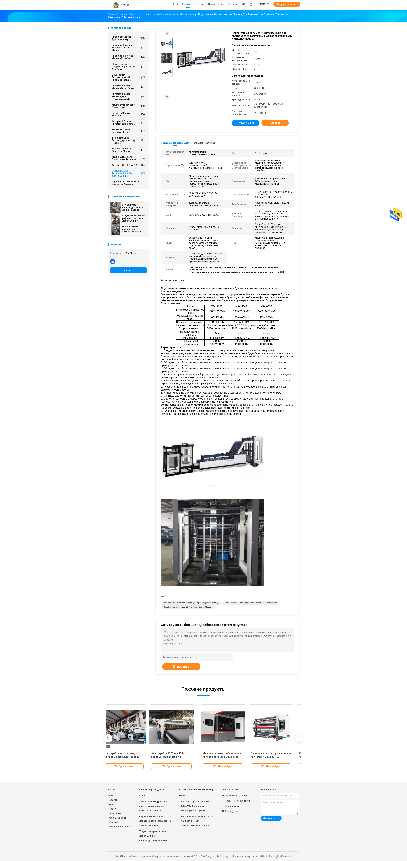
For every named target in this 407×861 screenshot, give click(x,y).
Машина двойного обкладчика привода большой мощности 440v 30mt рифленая (129, 757)
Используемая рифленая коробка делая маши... (128, 173)
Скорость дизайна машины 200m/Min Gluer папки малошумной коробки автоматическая (196, 806)
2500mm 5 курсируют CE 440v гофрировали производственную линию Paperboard (226, 757)
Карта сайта (114, 813)
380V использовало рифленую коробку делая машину (251, 603)
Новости (112, 809)
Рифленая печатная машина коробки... (128, 57)
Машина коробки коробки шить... (128, 130)
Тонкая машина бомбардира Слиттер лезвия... (128, 140)
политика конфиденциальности (119, 824)
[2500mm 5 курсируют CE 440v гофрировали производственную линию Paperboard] (226, 727)
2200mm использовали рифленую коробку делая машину (191, 603)
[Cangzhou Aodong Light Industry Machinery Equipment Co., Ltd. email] (112, 261)
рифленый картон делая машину (150, 792)
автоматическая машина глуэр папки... (128, 86)
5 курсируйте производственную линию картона (133, 207)
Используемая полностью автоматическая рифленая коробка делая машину (132, 229)
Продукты (113, 800)
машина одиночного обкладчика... (128, 106)
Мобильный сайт (117, 817)
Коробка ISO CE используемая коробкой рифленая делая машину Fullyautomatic (272, 757)
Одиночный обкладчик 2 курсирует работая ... (128, 182)
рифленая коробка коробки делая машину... (128, 47)
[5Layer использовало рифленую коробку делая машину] (115, 218)
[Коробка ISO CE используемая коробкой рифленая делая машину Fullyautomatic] (274, 727)
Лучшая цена (245, 122)
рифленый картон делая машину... (128, 38)
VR (243, 4)
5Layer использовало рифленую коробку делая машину (134, 218)
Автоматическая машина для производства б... (128, 96)
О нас (111, 804)
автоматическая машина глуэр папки (196, 792)
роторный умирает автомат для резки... (128, 122)
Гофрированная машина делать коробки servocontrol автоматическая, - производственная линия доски (155, 821)
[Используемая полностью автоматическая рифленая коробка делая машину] (115, 229)
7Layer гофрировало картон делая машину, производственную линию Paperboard (154, 836)
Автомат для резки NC (128, 165)
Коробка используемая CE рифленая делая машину (188, 607)
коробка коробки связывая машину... (128, 149)
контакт (128, 270)
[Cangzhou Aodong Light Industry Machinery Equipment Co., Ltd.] (121, 5)
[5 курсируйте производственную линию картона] (115, 207)
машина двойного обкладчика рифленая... (128, 158)
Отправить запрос (287, 4)
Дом (110, 795)
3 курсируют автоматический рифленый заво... (128, 77)
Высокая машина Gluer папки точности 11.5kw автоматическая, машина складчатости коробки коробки (197, 821)
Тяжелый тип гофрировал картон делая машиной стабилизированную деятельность (153, 806)
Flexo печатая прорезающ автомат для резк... (128, 66)
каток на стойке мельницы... (128, 114)
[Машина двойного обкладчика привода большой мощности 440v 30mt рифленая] (130, 727)
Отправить (181, 667)
